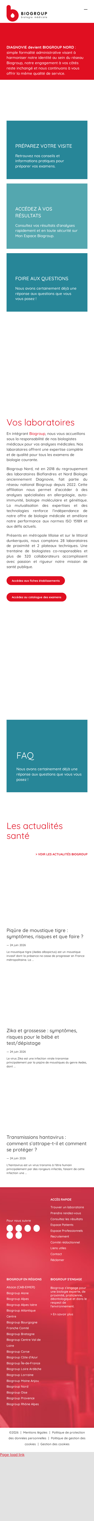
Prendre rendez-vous (65, 1213)
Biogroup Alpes (18, 1299)
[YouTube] (10, 1235)
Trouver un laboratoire (67, 1207)
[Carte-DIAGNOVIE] (47, 340)
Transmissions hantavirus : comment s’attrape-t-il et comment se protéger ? (47, 1143)
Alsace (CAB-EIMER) (21, 1287)
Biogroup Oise (17, 1392)
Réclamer (57, 1260)
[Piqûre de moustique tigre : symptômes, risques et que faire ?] (47, 895)
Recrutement (59, 1236)
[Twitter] (19, 1228)
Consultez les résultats (66, 1219)
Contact (56, 1254)
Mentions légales (35, 1432)
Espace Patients (61, 1225)
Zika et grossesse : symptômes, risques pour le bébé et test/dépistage (42, 1036)
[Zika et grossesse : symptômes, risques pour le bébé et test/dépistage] (47, 995)
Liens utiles (58, 1248)
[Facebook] (10, 1228)
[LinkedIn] (27, 1228)
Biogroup (37, 433)
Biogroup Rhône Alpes (23, 1404)
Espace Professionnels (66, 1231)
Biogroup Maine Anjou (23, 1381)
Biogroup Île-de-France (23, 1363)
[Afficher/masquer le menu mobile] (85, 7)
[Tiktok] (36, 1228)
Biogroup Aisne (18, 1293)
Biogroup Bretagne (21, 1334)
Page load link (12, 1454)
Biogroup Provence (21, 1398)
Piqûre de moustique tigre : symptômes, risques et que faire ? (45, 933)
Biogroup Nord (17, 1386)
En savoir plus (63, 1314)
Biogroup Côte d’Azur (22, 1357)
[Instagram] (19, 1235)
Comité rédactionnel (65, 1242)
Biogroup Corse (18, 1352)
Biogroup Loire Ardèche (24, 1369)
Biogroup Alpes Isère (22, 1305)
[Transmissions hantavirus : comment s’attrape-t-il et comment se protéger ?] (47, 1102)
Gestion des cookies (55, 1444)
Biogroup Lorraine (20, 1375)
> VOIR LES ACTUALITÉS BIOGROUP (61, 854)
